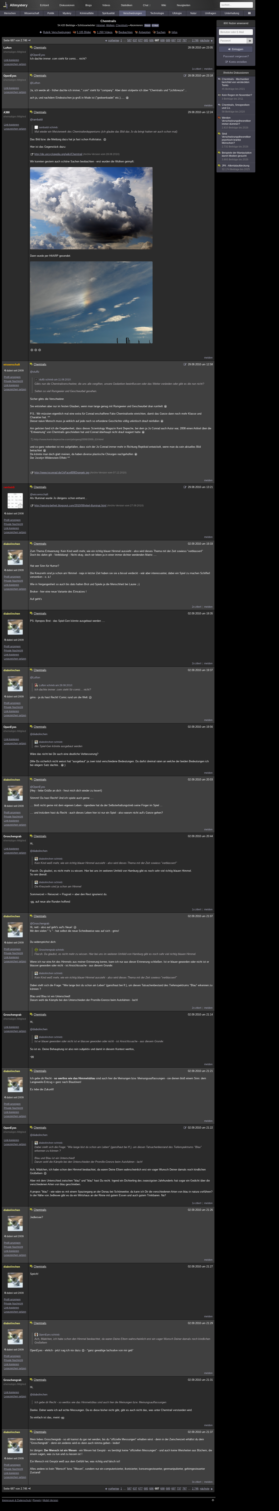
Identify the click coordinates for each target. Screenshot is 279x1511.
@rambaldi (36, 119)
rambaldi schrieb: (48, 127)
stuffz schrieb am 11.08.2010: (55, 379)
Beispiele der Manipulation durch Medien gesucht (237, 156)
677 (140, 40)
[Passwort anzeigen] (250, 43)
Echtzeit (44, 5)
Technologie (157, 13)
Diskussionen (67, 5)
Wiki (163, 5)
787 (184, 40)
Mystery (67, 13)
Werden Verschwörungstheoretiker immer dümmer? (236, 122)
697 (173, 40)
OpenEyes (9, 75)
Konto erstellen (238, 61)
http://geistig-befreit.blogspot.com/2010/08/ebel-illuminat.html (70, 505)
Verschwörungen (132, 13)
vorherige (113, 40)
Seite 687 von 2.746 (15, 40)
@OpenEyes (37, 54)
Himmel (100, 25)
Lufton (7, 47)
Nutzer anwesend (236, 23)
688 (162, 40)
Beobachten (125, 32)
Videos (106, 5)
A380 (6, 112)
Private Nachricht (13, 381)
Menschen (10, 13)
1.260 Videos (104, 32)
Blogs (88, 5)
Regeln (37, 1500)
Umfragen (210, 13)
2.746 (195, 40)
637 (135, 40)
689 (168, 40)
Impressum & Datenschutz (16, 1500)
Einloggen (237, 49)
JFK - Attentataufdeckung (236, 167)
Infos (174, 32)
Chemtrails (122, 25)
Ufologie (177, 13)
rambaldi (9, 487)
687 (157, 40)
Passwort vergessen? (236, 56)
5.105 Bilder (84, 32)
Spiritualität (108, 13)
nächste (204, 40)
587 (129, 40)
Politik (50, 13)
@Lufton (35, 82)
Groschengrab (12, 836)
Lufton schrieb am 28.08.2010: (56, 685)
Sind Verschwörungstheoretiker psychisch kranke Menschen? (236, 140)
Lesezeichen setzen (15, 64)
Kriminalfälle (87, 13)
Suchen (160, 32)
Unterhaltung (232, 13)
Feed (147, 25)
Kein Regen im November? (237, 97)
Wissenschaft (31, 13)
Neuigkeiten (183, 5)
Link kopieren (11, 60)
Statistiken (126, 5)
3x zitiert (196, 1482)
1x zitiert (196, 68)
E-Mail (155, 25)
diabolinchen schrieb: (51, 742)
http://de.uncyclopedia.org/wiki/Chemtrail (58, 154)
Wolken (110, 25)
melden (208, 68)
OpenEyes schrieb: (49, 1334)
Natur (193, 13)
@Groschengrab (39, 923)
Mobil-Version (50, 1500)
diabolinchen (11, 543)
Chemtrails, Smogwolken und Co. (236, 108)
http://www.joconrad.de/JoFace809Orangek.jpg (61, 472)
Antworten (144, 32)
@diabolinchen (38, 734)
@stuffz (34, 371)
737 (179, 40)
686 (151, 40)
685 (146, 40)
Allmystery (18, 5)
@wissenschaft (39, 494)
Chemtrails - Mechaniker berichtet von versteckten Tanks (235, 84)
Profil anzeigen (12, 377)
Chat (147, 5)
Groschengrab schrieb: (51, 949)
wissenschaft (11, 364)
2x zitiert (196, 606)
